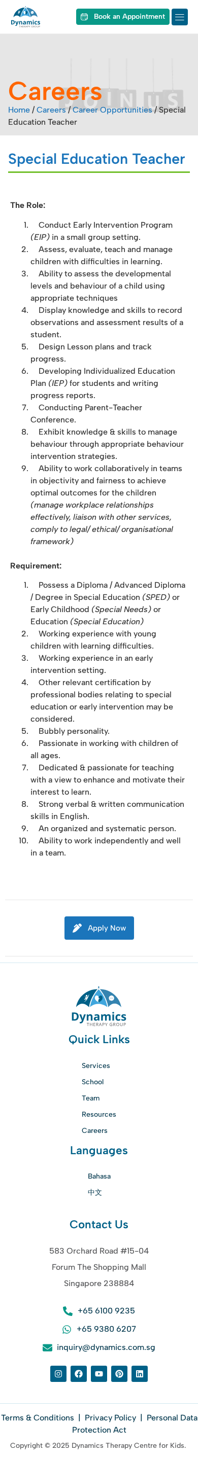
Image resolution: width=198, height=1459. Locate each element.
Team (91, 1098)
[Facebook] (79, 1374)
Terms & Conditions (38, 1417)
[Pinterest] (119, 1374)
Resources (99, 1114)
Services (96, 1065)
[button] (180, 17)
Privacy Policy (110, 1417)
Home (19, 110)
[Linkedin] (139, 1374)
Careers (51, 110)
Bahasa (99, 1176)
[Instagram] (58, 1374)
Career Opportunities (112, 110)
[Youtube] (99, 1374)
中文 (95, 1192)
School (93, 1082)
